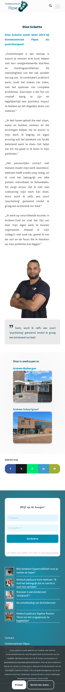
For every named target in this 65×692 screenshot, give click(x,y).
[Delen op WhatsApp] (32, 468)
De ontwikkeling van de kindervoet (35, 602)
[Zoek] (49, 6)
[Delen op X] (21, 468)
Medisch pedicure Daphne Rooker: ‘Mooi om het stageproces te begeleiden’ (35, 617)
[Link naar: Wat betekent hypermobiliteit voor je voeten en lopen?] (9, 571)
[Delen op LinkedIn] (43, 468)
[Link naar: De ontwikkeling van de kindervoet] (9, 605)
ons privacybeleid (49, 553)
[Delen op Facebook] (10, 468)
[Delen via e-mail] (54, 468)
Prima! (19, 685)
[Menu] (56, 6)
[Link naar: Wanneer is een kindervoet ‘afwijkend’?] (9, 594)
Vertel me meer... (40, 685)
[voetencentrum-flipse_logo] (27, 6)
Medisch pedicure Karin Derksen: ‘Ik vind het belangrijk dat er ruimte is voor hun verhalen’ (36, 583)
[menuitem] (49, 6)
